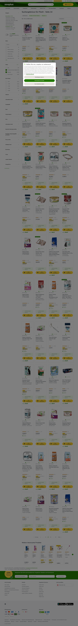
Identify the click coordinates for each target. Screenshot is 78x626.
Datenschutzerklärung (30, 74)
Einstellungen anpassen (39, 77)
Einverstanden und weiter (39, 80)
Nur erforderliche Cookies (39, 84)
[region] (39, 74)
